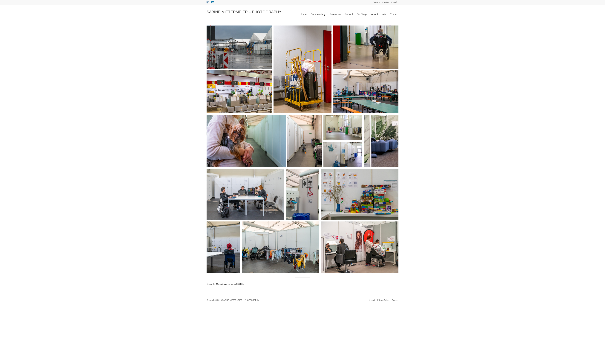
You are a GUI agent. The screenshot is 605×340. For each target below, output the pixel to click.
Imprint (372, 300)
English (385, 2)
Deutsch (376, 2)
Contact (394, 14)
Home (303, 14)
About (374, 14)
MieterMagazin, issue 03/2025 (230, 284)
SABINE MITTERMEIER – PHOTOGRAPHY (244, 12)
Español (394, 2)
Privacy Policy (383, 300)
